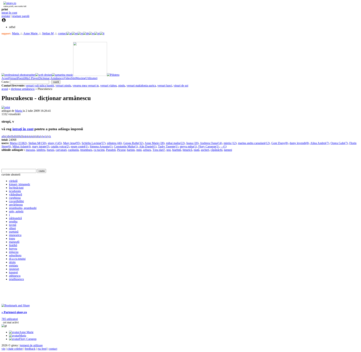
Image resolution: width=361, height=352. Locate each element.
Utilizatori (91, 78)
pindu (121, 85)
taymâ (12, 225)
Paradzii (111, 149)
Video (67, 78)
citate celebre (15, 348)
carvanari (61, 149)
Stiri (73, 78)
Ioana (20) (192, 143)
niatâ (196, 149)
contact (62, 33)
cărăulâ (13, 180)
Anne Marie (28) (155, 143)
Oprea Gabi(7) (339, 143)
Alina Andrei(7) (319, 143)
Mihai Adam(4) (21, 146)
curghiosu (15, 197)
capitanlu (73, 149)
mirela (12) (230, 143)
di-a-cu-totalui (17, 258)
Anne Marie (30, 33)
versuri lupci (164, 85)
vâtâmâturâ (15, 194)
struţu (12, 262)
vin (3, 348)
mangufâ (14, 241)
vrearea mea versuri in (86, 85)
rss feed (42, 348)
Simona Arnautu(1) (101, 146)
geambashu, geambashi (22, 208)
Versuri (13, 78)
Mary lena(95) (71, 143)
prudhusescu (16, 279)
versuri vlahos (108, 85)
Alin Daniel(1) (147, 146)
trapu (12, 238)
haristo (131, 149)
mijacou (13, 252)
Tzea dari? (158, 149)
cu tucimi (99, 149)
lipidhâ (13, 245)
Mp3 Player (32, 78)
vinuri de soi (181, 85)
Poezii (21, 78)
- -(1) (224, 146)
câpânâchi (216, 149)
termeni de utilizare (31, 345)
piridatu (13, 265)
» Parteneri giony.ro (14, 312)
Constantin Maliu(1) (126, 146)
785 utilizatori (10, 319)
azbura (147, 149)
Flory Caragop (27, 339)
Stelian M (48, 33)
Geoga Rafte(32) (133, 143)
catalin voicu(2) (60, 146)
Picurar (121, 149)
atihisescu (14, 275)
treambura (86, 149)
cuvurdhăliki (16, 201)
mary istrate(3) (40, 146)
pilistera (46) (114, 143)
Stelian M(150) (37, 143)
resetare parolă (20, 16)
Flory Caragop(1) (208, 146)
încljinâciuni (16, 187)
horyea (13, 248)
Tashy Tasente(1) (168, 146)
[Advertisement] (45, 160)
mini (139, 149)
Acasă (5, 78)
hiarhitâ (176, 149)
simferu (40, 149)
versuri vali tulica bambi (40, 85)
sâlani (12, 228)
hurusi (50, 149)
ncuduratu (15, 191)
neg (168, 149)
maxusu (30, 149)
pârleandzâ (15, 218)
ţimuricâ (187, 149)
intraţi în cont (9, 12)
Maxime (81, 78)
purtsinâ (13, 231)
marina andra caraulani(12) (254, 143)
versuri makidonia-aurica (141, 85)
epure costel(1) (79, 146)
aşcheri (205, 149)
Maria (16, 33)
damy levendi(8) (299, 143)
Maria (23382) (18, 143)
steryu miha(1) (188, 146)
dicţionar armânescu (23, 88)
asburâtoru (15, 255)
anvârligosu (16, 204)
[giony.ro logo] (9, 3)
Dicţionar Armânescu (51, 78)
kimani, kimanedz (19, 184)
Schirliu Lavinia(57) (93, 143)
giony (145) (55, 143)
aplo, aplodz (16, 211)
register (6, 16)
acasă (5, 88)
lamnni (228, 149)
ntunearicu (15, 235)
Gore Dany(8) (279, 143)
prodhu (13, 221)
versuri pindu (63, 85)
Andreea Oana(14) (211, 143)
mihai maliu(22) (175, 143)
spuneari (14, 269)
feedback (30, 348)
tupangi (13, 272)
